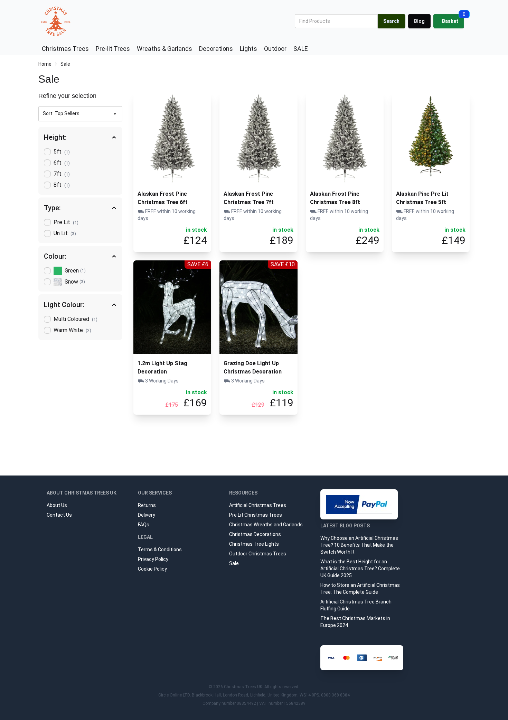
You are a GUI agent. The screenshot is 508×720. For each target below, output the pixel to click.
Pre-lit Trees (113, 48)
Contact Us (59, 515)
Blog (419, 21)
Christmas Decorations (255, 534)
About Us (57, 505)
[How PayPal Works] (359, 504)
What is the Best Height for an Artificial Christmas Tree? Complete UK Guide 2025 (360, 568)
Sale (234, 563)
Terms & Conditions (160, 549)
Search (391, 21)
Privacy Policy (153, 559)
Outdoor (275, 48)
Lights (248, 48)
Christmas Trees (65, 48)
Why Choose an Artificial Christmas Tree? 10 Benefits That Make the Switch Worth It (359, 545)
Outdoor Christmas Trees (257, 553)
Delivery (146, 515)
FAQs (143, 524)
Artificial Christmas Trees (257, 505)
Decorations (216, 48)
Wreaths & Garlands (164, 48)
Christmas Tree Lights (254, 544)
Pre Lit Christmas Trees (255, 515)
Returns (147, 505)
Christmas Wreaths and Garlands (266, 524)
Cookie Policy (152, 569)
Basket (450, 21)
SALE (300, 48)
